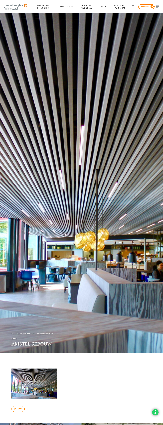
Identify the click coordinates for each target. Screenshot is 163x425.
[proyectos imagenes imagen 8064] (34, 384)
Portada (16, 333)
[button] (157, 6)
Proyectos (29, 333)
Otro (14, 338)
